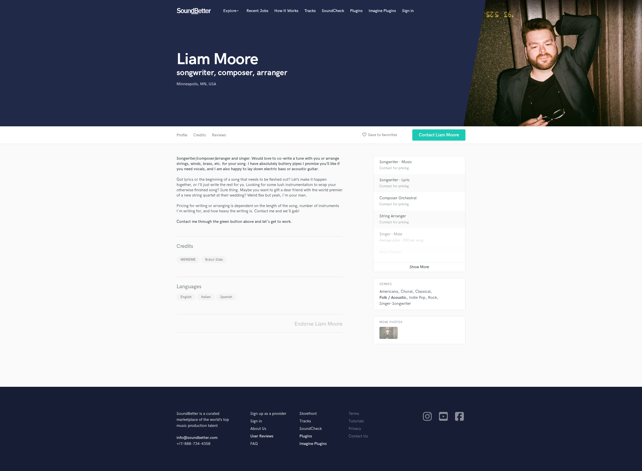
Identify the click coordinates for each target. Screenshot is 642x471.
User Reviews (261, 436)
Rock (432, 297)
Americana (388, 291)
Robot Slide (214, 259)
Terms (354, 413)
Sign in (408, 11)
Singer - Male (390, 234)
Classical (423, 291)
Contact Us (358, 436)
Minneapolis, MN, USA (196, 84)
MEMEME (188, 259)
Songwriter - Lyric (394, 180)
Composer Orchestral (398, 198)
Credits (199, 135)
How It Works (286, 11)
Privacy (355, 428)
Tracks (310, 11)
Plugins (356, 11)
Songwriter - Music (395, 162)
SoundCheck (333, 11)
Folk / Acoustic (392, 297)
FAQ (254, 443)
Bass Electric (390, 252)
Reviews (219, 135)
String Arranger (392, 216)
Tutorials (356, 421)
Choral (407, 291)
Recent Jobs (257, 11)
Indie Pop (417, 297)
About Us (258, 428)
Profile (182, 135)
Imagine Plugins (382, 11)
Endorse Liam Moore (318, 324)
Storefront (308, 413)
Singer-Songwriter (395, 303)
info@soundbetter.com (197, 437)
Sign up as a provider (268, 413)
